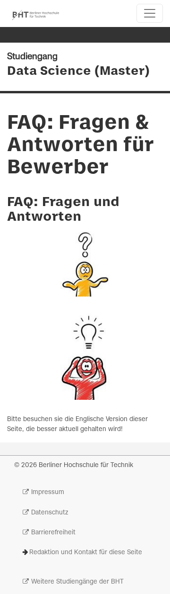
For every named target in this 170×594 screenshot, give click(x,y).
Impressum (47, 492)
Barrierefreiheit (53, 533)
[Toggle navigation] (149, 13)
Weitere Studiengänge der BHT (77, 582)
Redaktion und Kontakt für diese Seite (85, 552)
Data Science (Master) (78, 71)
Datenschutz (49, 513)
